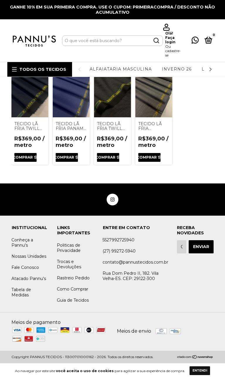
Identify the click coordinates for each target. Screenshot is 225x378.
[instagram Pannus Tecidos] (112, 199)
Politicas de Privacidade (69, 248)
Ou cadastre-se (173, 50)
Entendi (199, 370)
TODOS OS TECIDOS (42, 69)
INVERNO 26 (177, 69)
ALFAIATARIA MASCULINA (121, 69)
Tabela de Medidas (21, 292)
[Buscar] (156, 40)
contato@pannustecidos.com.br (135, 262)
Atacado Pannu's (28, 278)
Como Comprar (72, 289)
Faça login (170, 39)
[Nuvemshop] (195, 357)
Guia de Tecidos (73, 300)
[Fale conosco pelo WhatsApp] (195, 41)
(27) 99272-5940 (119, 251)
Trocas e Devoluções (69, 264)
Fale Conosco (25, 267)
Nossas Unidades (28, 256)
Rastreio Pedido (73, 278)
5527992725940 (118, 240)
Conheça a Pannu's (22, 242)
